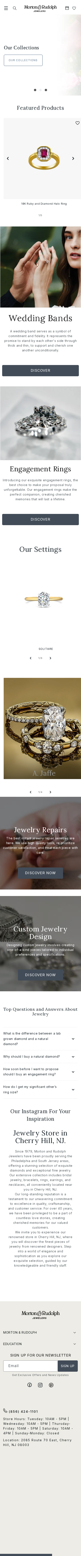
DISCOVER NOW (40, 875)
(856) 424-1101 (23, 1411)
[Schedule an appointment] (67, 8)
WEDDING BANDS (21, 60)
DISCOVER (41, 372)
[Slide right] (73, 158)
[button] (6, 8)
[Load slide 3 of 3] (46, 90)
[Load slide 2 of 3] (40, 90)
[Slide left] (7, 158)
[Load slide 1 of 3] (35, 90)
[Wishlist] (74, 8)
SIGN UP (68, 1366)
